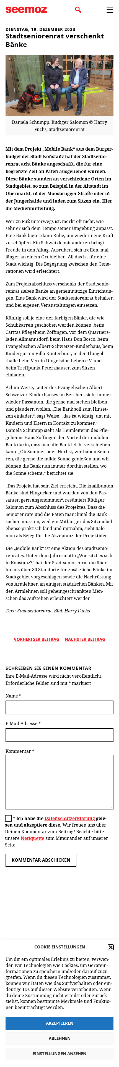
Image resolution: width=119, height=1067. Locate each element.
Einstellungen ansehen (59, 1054)
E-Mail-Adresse (23, 723)
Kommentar (20, 751)
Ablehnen (60, 1039)
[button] (110, 947)
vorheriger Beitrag (36, 640)
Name (13, 696)
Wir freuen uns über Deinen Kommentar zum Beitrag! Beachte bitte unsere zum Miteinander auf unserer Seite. (56, 831)
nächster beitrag (85, 640)
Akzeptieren (59, 1023)
